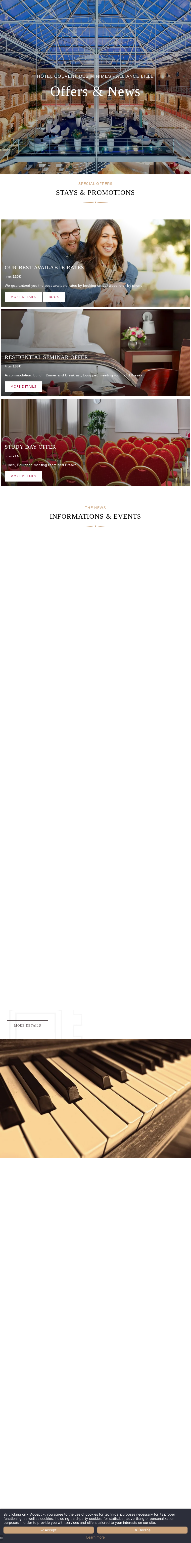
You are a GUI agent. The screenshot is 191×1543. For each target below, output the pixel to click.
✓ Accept (48, 1530)
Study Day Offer (30, 447)
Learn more (95, 1537)
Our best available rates (44, 267)
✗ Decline (142, 1530)
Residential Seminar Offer (46, 357)
